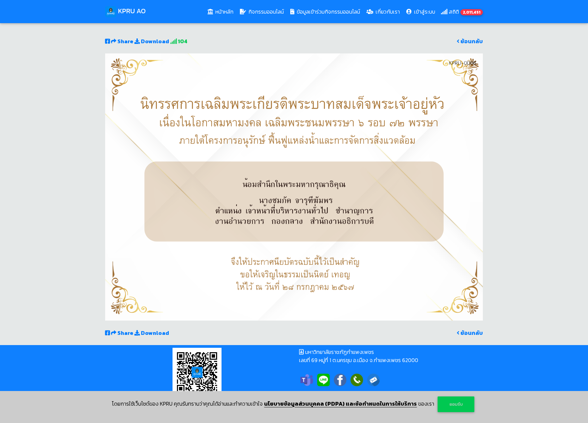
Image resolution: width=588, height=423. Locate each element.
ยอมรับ (456, 404)
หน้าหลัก (225, 11)
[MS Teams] (306, 379)
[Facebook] (340, 379)
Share (125, 41)
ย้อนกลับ (471, 41)
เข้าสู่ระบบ (424, 11)
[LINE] (323, 379)
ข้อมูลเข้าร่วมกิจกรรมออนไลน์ (327, 11)
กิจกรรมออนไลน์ (265, 11)
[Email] (373, 379)
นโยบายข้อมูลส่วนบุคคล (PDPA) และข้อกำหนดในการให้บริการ (340, 404)
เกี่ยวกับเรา (387, 11)
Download (154, 41)
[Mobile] (356, 379)
